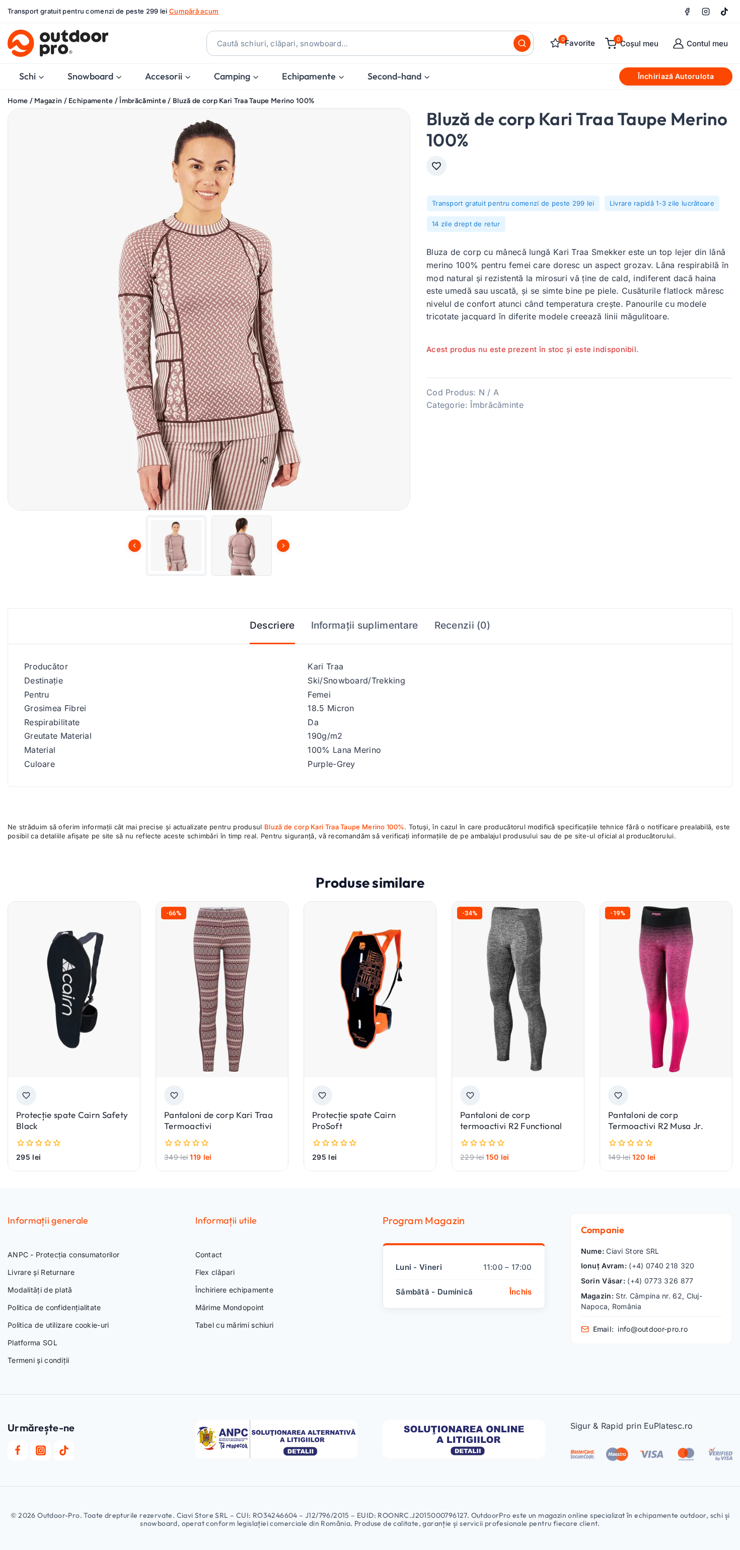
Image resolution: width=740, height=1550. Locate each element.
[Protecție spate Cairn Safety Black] (74, 989)
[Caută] (522, 43)
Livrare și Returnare (41, 1272)
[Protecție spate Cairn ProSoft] (370, 989)
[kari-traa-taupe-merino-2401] (209, 309)
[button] (176, 545)
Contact (209, 1254)
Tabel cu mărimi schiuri (234, 1325)
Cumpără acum (194, 11)
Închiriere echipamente (234, 1289)
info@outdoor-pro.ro (653, 1329)
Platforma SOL (32, 1342)
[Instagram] (706, 12)
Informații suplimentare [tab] (364, 625)
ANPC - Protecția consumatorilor (63, 1254)
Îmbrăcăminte (497, 405)
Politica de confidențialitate (54, 1307)
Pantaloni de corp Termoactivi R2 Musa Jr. (655, 1120)
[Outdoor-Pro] (58, 43)
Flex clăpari (215, 1272)
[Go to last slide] (134, 545)
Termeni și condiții (38, 1360)
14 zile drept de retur (466, 223)
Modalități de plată (40, 1289)
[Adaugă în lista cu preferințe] (436, 166)
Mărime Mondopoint (229, 1307)
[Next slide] (283, 545)
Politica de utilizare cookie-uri (58, 1325)
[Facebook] (687, 12)
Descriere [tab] (272, 625)
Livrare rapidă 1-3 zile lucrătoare (662, 203)
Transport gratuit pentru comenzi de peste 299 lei (513, 203)
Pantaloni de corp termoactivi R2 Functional (511, 1120)
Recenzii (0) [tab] (462, 625)
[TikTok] (724, 12)
